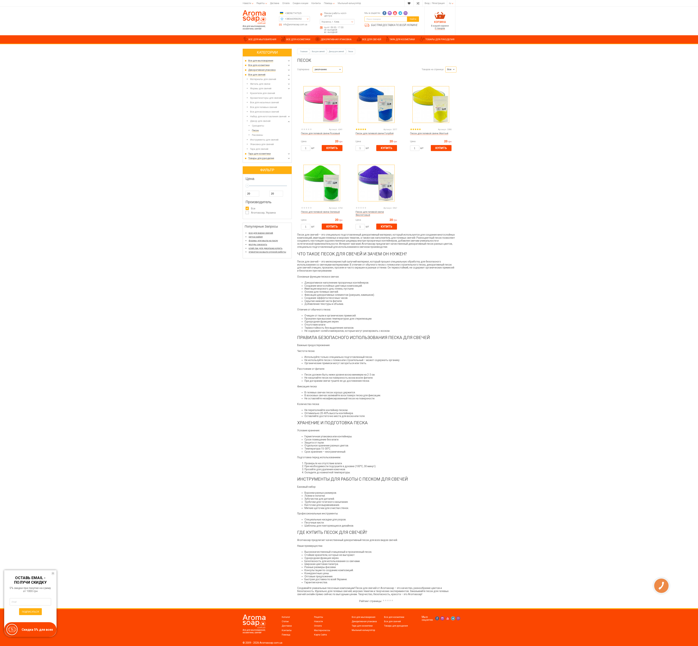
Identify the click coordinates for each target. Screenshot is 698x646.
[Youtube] (395, 13)
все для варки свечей (261, 233)
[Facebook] (384, 13)
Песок (350, 52)
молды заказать (258, 244)
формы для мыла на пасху (263, 240)
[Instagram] (390, 13)
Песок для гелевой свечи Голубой (375, 133)
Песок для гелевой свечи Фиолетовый (370, 213)
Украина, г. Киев (330, 21)
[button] (328, 70)
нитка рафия (256, 236)
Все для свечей (392, 621)
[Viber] (406, 13)
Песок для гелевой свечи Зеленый (320, 211)
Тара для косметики (362, 626)
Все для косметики (394, 617)
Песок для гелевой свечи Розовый (320, 133)
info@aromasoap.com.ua (295, 24)
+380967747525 (293, 13)
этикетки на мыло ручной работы (267, 251)
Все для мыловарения (363, 617)
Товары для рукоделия (396, 626)
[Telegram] (400, 13)
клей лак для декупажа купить (265, 248)
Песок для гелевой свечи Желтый (429, 133)
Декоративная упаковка (364, 621)
